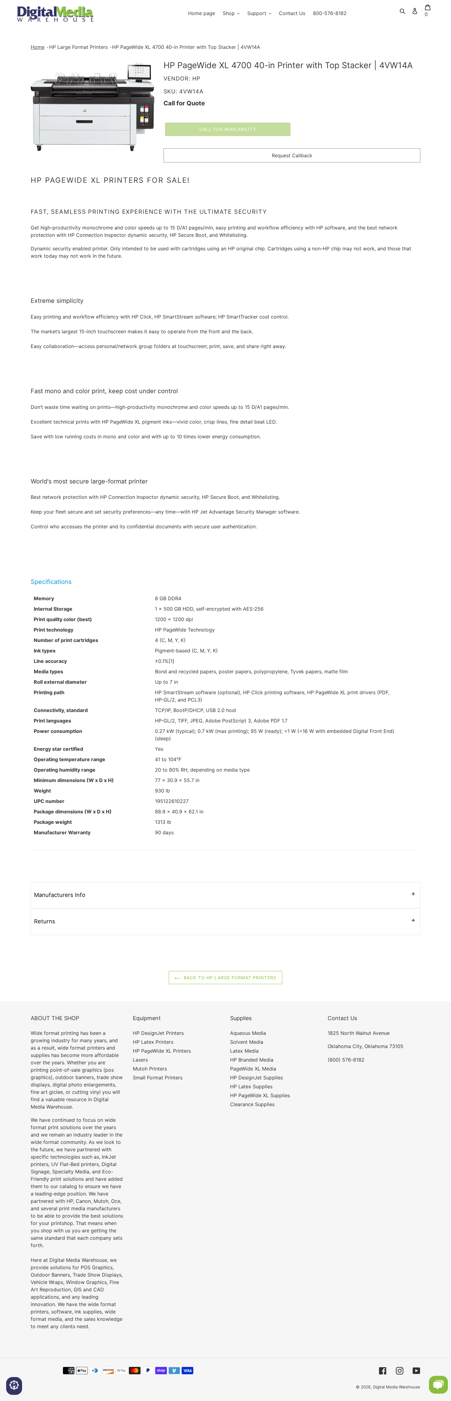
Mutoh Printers (150, 1069)
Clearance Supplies (252, 1104)
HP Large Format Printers (78, 47)
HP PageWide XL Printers (162, 1051)
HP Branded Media (251, 1060)
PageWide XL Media (253, 1069)
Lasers (140, 1060)
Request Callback (292, 155)
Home (37, 47)
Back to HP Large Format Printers (230, 977)
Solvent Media (246, 1042)
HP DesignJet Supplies (256, 1077)
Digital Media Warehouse (396, 1386)
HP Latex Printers (153, 1042)
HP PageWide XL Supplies (260, 1095)
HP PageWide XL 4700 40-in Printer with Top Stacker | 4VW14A (186, 47)
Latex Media (244, 1051)
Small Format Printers (158, 1077)
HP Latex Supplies (251, 1086)
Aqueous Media (248, 1033)
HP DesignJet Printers (158, 1033)
